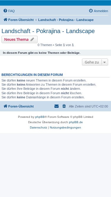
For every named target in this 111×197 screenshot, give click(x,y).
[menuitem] (9, 10)
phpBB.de (76, 122)
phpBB (40, 116)
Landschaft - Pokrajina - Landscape (48, 31)
